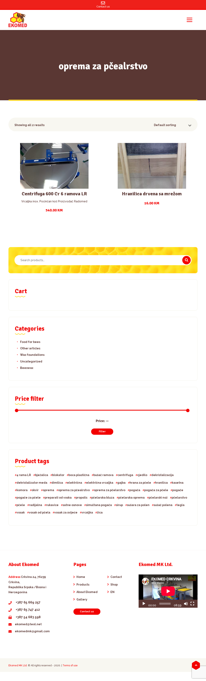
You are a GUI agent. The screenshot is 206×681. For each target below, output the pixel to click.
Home (80, 577)
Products (82, 584)
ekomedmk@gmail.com (32, 631)
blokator (58, 475)
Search (186, 260)
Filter (102, 431)
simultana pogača (99, 505)
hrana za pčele (140, 482)
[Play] (144, 604)
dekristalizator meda (31, 482)
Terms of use (70, 665)
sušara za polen (138, 505)
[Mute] (186, 604)
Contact (116, 577)
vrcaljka (87, 512)
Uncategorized (31, 361)
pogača (134, 490)
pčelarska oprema (131, 497)
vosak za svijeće (65, 512)
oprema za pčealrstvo (74, 490)
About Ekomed (87, 592)
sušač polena (162, 505)
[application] (168, 591)
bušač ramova (103, 475)
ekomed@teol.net (28, 624)
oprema (48, 490)
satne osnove (72, 505)
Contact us (87, 611)
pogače (177, 490)
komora (22, 490)
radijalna (35, 505)
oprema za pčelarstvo (109, 490)
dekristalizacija (162, 475)
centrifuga (125, 475)
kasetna (177, 482)
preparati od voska (58, 497)
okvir (35, 490)
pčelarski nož (158, 497)
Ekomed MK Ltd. (17, 665)
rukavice (52, 505)
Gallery (81, 599)
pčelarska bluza (102, 497)
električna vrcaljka (99, 482)
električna (74, 482)
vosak (20, 512)
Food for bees (30, 342)
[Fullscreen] (192, 604)
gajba (121, 482)
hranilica (161, 482)
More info (54, 169)
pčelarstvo (179, 497)
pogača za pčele (156, 490)
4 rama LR (23, 475)
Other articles (30, 348)
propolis (81, 497)
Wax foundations (32, 354)
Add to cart (52, 183)
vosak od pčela (39, 512)
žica (100, 512)
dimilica (57, 482)
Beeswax (26, 367)
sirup (119, 505)
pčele (20, 505)
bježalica (41, 475)
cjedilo (142, 475)
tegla (180, 505)
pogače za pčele (28, 497)
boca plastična (78, 475)
